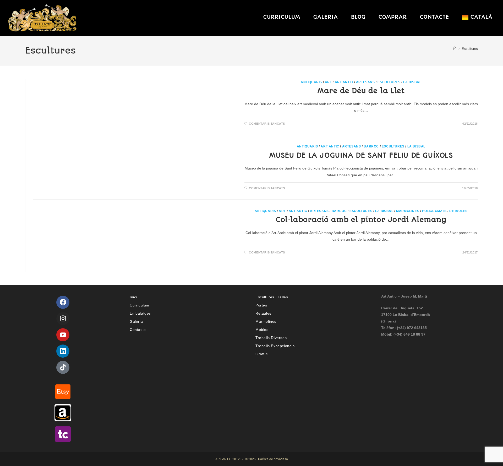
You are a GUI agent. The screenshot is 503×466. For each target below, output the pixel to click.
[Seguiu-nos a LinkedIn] (62, 351)
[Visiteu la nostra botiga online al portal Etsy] (62, 391)
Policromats (434, 211)
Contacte (138, 329)
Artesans (365, 82)
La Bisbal (412, 82)
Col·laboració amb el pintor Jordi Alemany (361, 220)
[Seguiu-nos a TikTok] (62, 367)
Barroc (371, 146)
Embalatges (140, 313)
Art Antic (344, 82)
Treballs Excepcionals (275, 346)
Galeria (136, 321)
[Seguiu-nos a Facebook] (62, 302)
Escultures (470, 49)
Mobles (262, 329)
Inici (133, 297)
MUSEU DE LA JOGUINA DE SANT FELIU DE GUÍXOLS (361, 155)
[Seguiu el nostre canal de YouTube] (62, 334)
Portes (261, 305)
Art (328, 82)
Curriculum (139, 305)
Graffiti (261, 354)
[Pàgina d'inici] (454, 49)
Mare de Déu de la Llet (361, 91)
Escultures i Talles (271, 297)
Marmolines (407, 211)
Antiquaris (311, 82)
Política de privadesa (273, 459)
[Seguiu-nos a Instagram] (62, 318)
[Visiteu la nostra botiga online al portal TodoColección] (63, 434)
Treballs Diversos (271, 338)
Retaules (458, 211)
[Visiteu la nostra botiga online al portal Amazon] (62, 412)
